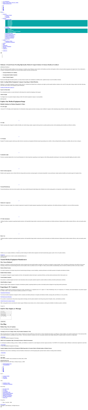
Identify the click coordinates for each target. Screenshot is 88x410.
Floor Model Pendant (12, 32)
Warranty (4, 47)
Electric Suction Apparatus (10, 34)
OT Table (7, 27)
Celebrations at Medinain (10, 42)
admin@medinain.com (7, 3)
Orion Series (10, 22)
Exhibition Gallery (8, 41)
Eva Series (10, 25)
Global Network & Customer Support (7, 300)
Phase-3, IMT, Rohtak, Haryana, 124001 (10, 2)
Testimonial (5, 45)
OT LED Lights (8, 19)
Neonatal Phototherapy (9, 35)
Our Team (7, 16)
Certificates (7, 17)
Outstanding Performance (5, 292)
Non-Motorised (10, 30)
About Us (5, 14)
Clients (4, 43)
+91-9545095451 (6, 1)
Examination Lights (9, 33)
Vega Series (10, 24)
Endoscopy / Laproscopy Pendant (14, 31)
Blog (4, 44)
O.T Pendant (7, 28)
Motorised (9, 29)
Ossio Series (10, 23)
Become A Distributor (7, 46)
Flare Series (10, 21)
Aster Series (10, 20)
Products (4, 18)
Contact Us (5, 48)
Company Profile (8, 15)
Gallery (4, 39)
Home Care (7, 38)
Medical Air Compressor (10, 36)
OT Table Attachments (9, 37)
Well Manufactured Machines (6, 296)
